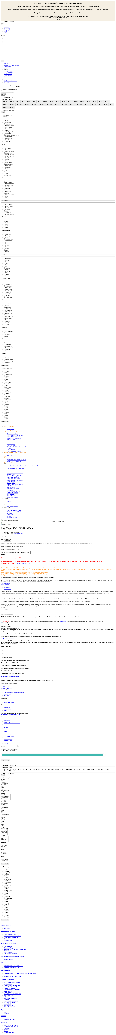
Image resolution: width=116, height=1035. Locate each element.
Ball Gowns (8, 148)
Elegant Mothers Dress (12, 434)
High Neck (8, 307)
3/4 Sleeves (8, 344)
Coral (6, 406)
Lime (6, 377)
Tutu (6, 173)
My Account (7, 28)
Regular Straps (9, 359)
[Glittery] (3, 809)
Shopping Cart (7, 30)
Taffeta (7, 274)
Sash (6, 250)
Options (9, 516)
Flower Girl (8, 130)
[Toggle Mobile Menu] (1, 716)
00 (13, 101)
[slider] (104, 755)
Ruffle (7, 248)
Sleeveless (7, 351)
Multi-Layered (9, 190)
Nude (6, 409)
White (6, 418)
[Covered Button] (5, 802)
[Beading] (4, 817)
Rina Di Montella (11, 495)
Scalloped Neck (9, 316)
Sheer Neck (8, 319)
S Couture (9, 513)
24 (89, 101)
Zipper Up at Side (9, 214)
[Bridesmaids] (7, 782)
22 (83, 101)
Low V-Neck (8, 310)
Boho (6, 150)
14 (58, 101)
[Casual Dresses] (7, 783)
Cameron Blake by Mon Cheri (15, 476)
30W (72, 104)
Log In (5, 32)
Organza (7, 268)
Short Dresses (8, 167)
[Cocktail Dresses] (7, 785)
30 (107, 101)
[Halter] (5, 838)
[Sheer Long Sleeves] (5, 855)
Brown (7, 412)
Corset (7, 187)
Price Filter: (6, 91)
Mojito (7, 373)
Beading (7, 236)
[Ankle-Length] (4, 830)
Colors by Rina (11, 483)
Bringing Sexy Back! (12, 506)
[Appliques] (4, 816)
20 (76, 101)
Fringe (7, 245)
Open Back (8, 191)
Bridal (6, 121)
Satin (6, 269)
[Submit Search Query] (18, 746)
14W (12, 104)
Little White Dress (9, 156)
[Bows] (4, 818)
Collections (7, 720)
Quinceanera (8, 138)
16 (64, 101)
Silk (6, 272)
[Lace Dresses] (5, 792)
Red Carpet (8, 139)
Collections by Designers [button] (7, 979)
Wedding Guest (11, 439)
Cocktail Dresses (9, 125)
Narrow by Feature (8, 115)
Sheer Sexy (8, 165)
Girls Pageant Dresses (10, 132)
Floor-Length (8, 289)
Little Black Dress (9, 154)
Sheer (6, 211)
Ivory (6, 407)
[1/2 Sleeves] (5, 851)
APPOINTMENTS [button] (6, 925)
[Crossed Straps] (5, 803)
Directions (6, 695)
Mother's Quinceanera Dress (14, 461)
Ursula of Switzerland (12, 497)
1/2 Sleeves (8, 343)
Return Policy (7, 694)
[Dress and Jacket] (5, 790)
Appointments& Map (7, 726)
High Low (8, 188)
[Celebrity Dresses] (5, 796)
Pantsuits (9, 448)
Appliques (7, 234)
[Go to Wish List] (2, 23)
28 (101, 101)
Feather (7, 242)
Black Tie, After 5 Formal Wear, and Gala (17, 446)
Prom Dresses (8, 136)
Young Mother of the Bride (13, 436)
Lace (6, 247)
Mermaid (7, 334)
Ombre (7, 226)
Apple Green (8, 374)
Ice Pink (7, 393)
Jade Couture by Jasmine (13, 488)
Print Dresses (8, 162)
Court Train (8, 287)
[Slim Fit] (4, 848)
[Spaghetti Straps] (5, 860)
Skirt (6, 169)
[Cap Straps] (5, 858)
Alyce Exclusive (11, 474)
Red (6, 403)
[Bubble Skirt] (5, 795)
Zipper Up (8, 212)
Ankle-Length (8, 283)
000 (6, 101)
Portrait (7, 315)
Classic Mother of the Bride (14, 438)
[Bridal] (7, 781)
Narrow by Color (7, 368)
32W (80, 104)
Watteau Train (8, 297)
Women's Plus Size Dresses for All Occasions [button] (12, 956)
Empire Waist (8, 333)
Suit (6, 170)
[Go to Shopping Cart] (1, 23)
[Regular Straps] (5, 859)
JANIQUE (10, 490)
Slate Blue (8, 384)
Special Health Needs (12, 517)
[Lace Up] (5, 804)
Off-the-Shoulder (9, 312)
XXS (87, 104)
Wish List (6, 27)
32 (6, 104)
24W (50, 104)
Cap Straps (8, 358)
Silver (6, 417)
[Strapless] (5, 862)
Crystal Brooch (9, 239)
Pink (6, 395)
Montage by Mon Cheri (13, 478)
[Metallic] (3, 810)
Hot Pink (7, 396)
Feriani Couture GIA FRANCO (15, 484)
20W (35, 104)
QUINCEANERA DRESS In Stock (16, 460)
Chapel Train (8, 286)
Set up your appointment (22, 563)
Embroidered (8, 240)
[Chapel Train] (4, 832)
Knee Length (8, 290)
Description (7, 587)
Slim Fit (7, 336)
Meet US (6, 743)
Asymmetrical (8, 284)
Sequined (7, 271)
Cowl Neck (8, 304)
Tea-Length (8, 295)
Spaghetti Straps (9, 361)
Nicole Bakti (10, 514)
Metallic (7, 222)
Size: (2, 539)
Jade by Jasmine (11, 487)
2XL (12, 107)
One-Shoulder (8, 313)
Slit (6, 198)
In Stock (21, 533)
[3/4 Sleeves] (5, 852)
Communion (8, 127)
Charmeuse (8, 258)
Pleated (7, 193)
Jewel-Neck (8, 308)
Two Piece (8, 175)
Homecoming (8, 133)
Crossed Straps (9, 206)
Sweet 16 (7, 141)
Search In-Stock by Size (9, 97)
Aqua (6, 379)
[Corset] (5, 799)
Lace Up (7, 208)
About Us (6, 700)
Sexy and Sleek (9, 164)
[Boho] (5, 789)
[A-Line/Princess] (4, 844)
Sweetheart (8, 323)
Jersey (6, 263)
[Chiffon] (3, 824)
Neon (6, 224)
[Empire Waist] (4, 845)
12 (52, 101)
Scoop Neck (8, 318)
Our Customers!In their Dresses (8, 739)
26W (57, 104)
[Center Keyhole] (5, 797)
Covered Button (9, 204)
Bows (6, 237)
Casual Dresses (9, 124)
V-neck (7, 324)
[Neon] (3, 811)
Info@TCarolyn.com (6, 688)
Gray (6, 415)
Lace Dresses (8, 153)
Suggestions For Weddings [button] (8, 931)
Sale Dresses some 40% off (14, 511)
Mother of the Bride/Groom (12, 135)
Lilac (6, 390)
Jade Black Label (11, 485)
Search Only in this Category (10, 89)
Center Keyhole (9, 185)
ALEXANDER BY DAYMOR (15, 473)
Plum (6, 401)
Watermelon (8, 399)
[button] (6, 63)
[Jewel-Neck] (5, 841)
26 (95, 101)
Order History (7, 709)
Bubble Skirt (8, 182)
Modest (7, 159)
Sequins (7, 251)
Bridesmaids (8, 122)
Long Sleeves (8, 346)
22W (42, 104)
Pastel (6, 227)
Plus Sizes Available (10, 194)
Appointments (11, 429)
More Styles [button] (7, 507)
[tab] (59, 428)
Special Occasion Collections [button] (8, 943)
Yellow (7, 371)
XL (6, 107)
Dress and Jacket (9, 151)
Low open (7, 209)
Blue (6, 385)
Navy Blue (8, 387)
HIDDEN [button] (6, 503)
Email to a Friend (5, 584)
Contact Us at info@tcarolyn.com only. (14, 692)
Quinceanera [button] (4, 962)
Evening (7, 128)
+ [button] (4, 500)
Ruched (7, 196)
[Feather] (3, 825)
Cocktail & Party (11, 445)
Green (7, 376)
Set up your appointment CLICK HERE (11, 714)
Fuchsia (7, 398)
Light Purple (8, 392)
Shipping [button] (6, 498)
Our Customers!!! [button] (5, 970)
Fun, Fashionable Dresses (14, 451)
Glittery (7, 221)
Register (6, 31)
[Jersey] (3, 827)
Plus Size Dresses (11, 455)
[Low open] (5, 806)
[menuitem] (59, 27)
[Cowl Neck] (5, 837)
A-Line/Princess (9, 331)
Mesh (6, 266)
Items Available (7, 589)
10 (46, 101)
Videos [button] (5, 731)
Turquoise (7, 380)
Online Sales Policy (5, 583)
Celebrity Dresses (9, 183)
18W (27, 104)
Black (6, 414)
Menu (2, 61)
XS (95, 104)
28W (65, 104)
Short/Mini (8, 292)
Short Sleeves (8, 349)
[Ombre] (3, 813)
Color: (2, 540)
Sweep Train (8, 294)
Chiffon (7, 260)
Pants (6, 161)
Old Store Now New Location (12, 723)
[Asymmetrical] (4, 831)
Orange (7, 404)
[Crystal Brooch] (4, 820)
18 (70, 101)
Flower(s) (7, 243)
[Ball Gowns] (5, 788)
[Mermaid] (4, 846)
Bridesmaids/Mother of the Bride (15, 435)
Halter (6, 305)
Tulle (6, 276)
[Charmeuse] (3, 823)
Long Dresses (8, 157)
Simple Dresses (11, 449)
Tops (6, 172)
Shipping (9, 501)
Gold (6, 410)
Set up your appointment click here (10, 676)
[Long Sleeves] (5, 853)
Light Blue (8, 382)
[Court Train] (4, 834)
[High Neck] (5, 839)
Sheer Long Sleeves (10, 347)
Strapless (7, 321)
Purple (7, 388)
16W (20, 104)
